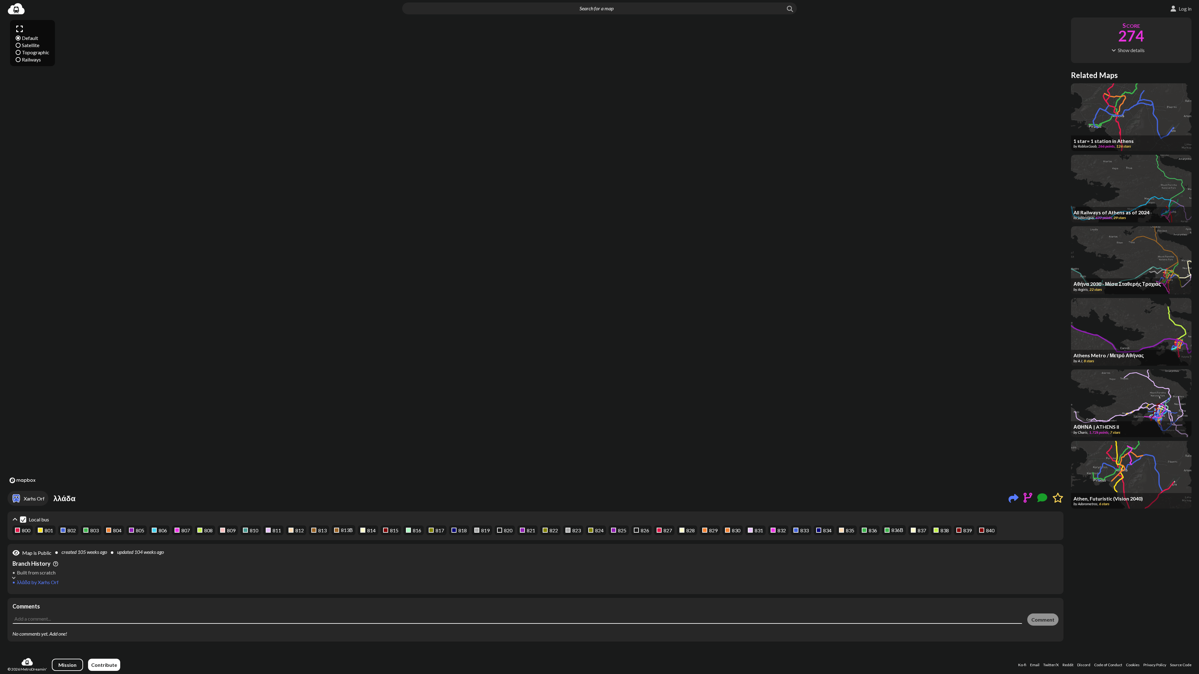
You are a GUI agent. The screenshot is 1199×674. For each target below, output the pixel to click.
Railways (31, 59)
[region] (535, 251)
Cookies (1133, 664)
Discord (1083, 664)
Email (1034, 664)
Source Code (1181, 664)
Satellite (30, 45)
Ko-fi (1022, 664)
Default (30, 38)
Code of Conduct (1108, 664)
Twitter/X (1051, 664)
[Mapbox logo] (22, 480)
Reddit (1068, 664)
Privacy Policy (1154, 664)
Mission (67, 665)
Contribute (104, 665)
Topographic (35, 52)
